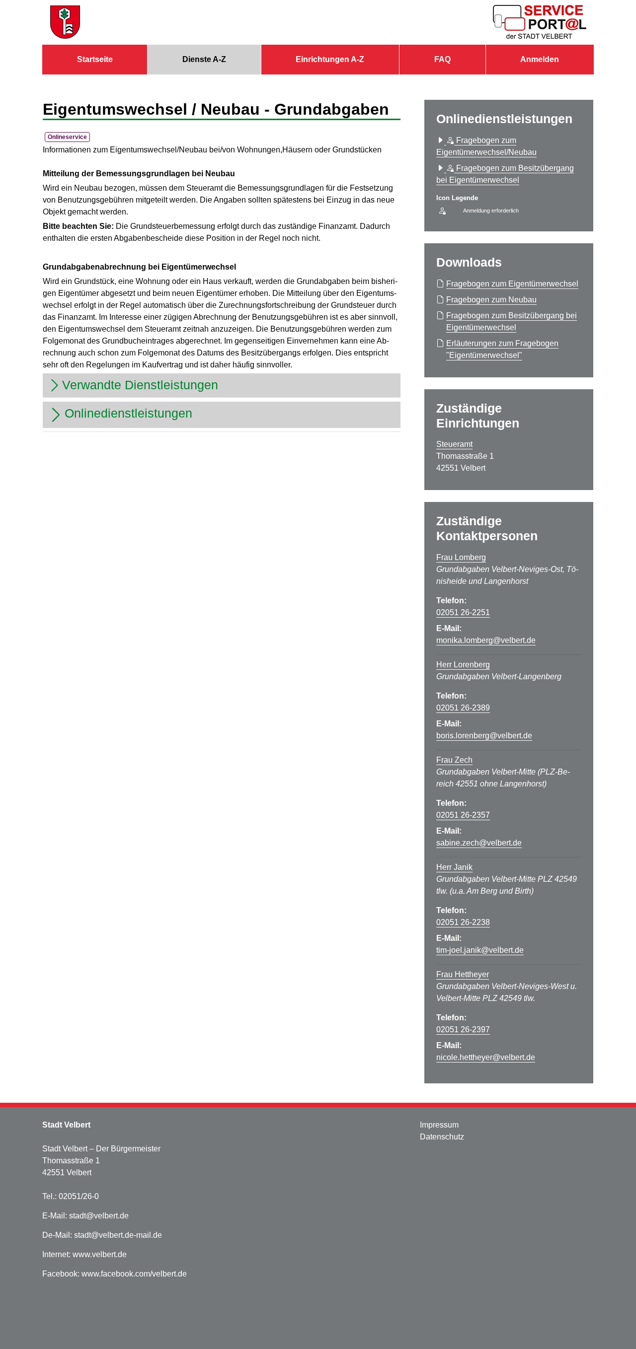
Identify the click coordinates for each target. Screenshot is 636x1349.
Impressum (439, 1125)
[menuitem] (94, 59)
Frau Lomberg (461, 557)
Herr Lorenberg (463, 664)
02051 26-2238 (463, 922)
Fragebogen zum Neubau (491, 299)
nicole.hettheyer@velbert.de (485, 1057)
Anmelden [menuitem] (539, 59)
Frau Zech (454, 760)
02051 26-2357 (463, 815)
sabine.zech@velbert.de (479, 843)
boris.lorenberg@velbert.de (484, 735)
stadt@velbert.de (99, 1215)
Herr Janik (454, 867)
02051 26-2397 (463, 1029)
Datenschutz (442, 1137)
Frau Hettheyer (462, 974)
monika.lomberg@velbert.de (486, 640)
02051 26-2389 (463, 708)
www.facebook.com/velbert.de (134, 1274)
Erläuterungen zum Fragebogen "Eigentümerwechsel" (502, 349)
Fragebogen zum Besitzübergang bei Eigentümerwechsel (511, 321)
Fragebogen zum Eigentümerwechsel (512, 284)
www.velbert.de (100, 1254)
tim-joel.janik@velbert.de (480, 950)
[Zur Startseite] (65, 22)
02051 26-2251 (463, 612)
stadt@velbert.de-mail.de (118, 1235)
